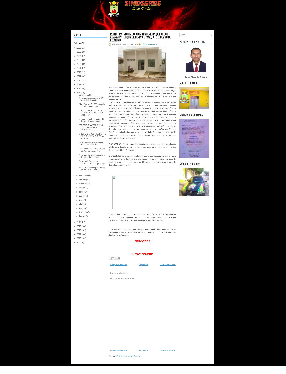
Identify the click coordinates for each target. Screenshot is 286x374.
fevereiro (83, 212)
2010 (79, 238)
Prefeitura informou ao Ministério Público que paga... (92, 162)
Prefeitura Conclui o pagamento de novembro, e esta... (92, 156)
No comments (151, 44)
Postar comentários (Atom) (128, 356)
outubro (82, 180)
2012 (79, 230)
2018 (79, 80)
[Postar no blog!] (112, 258)
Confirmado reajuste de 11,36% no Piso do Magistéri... (92, 150)
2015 (79, 92)
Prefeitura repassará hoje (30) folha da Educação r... (91, 99)
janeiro (82, 216)
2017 (79, 84)
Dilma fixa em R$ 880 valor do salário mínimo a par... (92, 105)
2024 (79, 56)
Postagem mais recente (118, 265)
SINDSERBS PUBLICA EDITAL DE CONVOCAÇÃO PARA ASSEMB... (92, 136)
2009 (79, 242)
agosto (82, 188)
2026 (79, 48)
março (82, 208)
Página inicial (143, 265)
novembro (83, 175)
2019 (79, 76)
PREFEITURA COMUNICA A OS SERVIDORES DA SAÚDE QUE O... (91, 127)
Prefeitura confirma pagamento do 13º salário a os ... (92, 143)
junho (81, 196)
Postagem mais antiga (168, 265)
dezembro (83, 95)
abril (81, 204)
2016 (79, 88)
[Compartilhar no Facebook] (118, 258)
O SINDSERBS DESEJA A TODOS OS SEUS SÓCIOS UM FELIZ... (92, 112)
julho (81, 192)
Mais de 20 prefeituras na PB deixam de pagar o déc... (91, 120)
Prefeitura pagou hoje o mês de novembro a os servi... (92, 168)
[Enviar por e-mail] (110, 258)
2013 (79, 226)
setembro (83, 184)
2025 (79, 52)
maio (81, 200)
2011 (79, 234)
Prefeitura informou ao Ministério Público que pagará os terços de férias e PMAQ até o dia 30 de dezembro (140, 37)
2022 (79, 64)
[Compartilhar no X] (115, 258)
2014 (79, 222)
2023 (79, 60)
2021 (79, 68)
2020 (79, 72)
